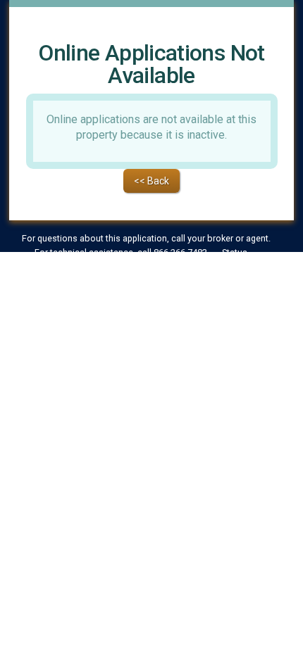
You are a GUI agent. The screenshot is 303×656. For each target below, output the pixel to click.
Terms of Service (103, 270)
